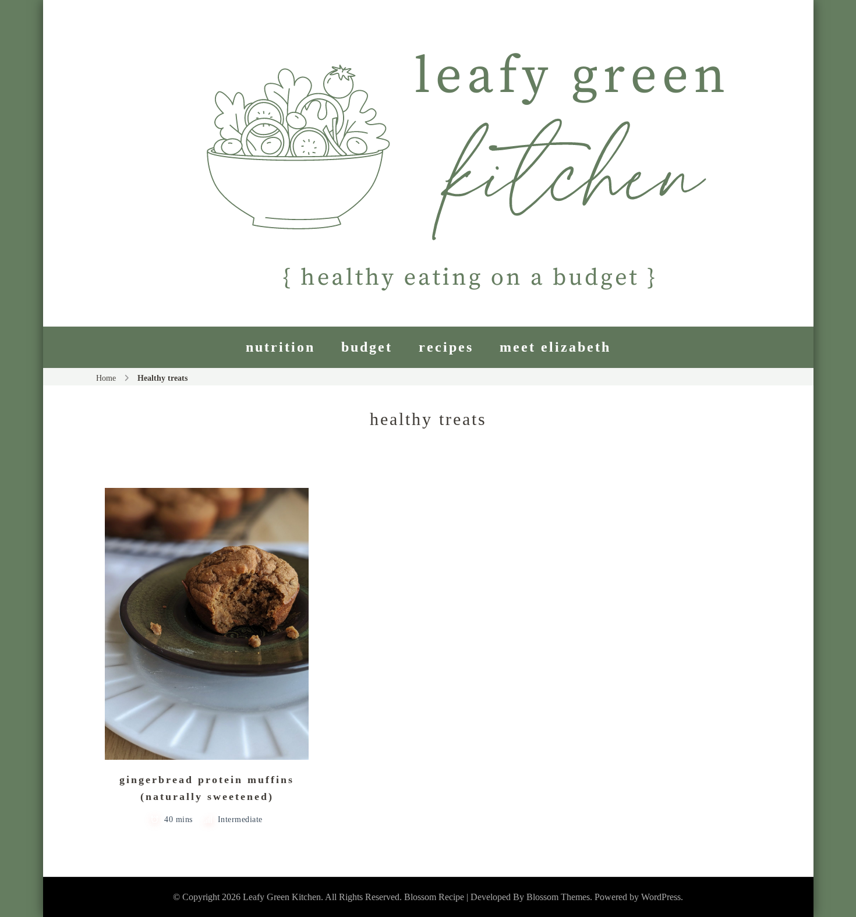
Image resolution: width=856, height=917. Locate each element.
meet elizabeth (555, 347)
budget (366, 347)
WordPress (661, 897)
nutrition (280, 347)
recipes (446, 347)
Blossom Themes (558, 897)
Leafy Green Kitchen (282, 897)
